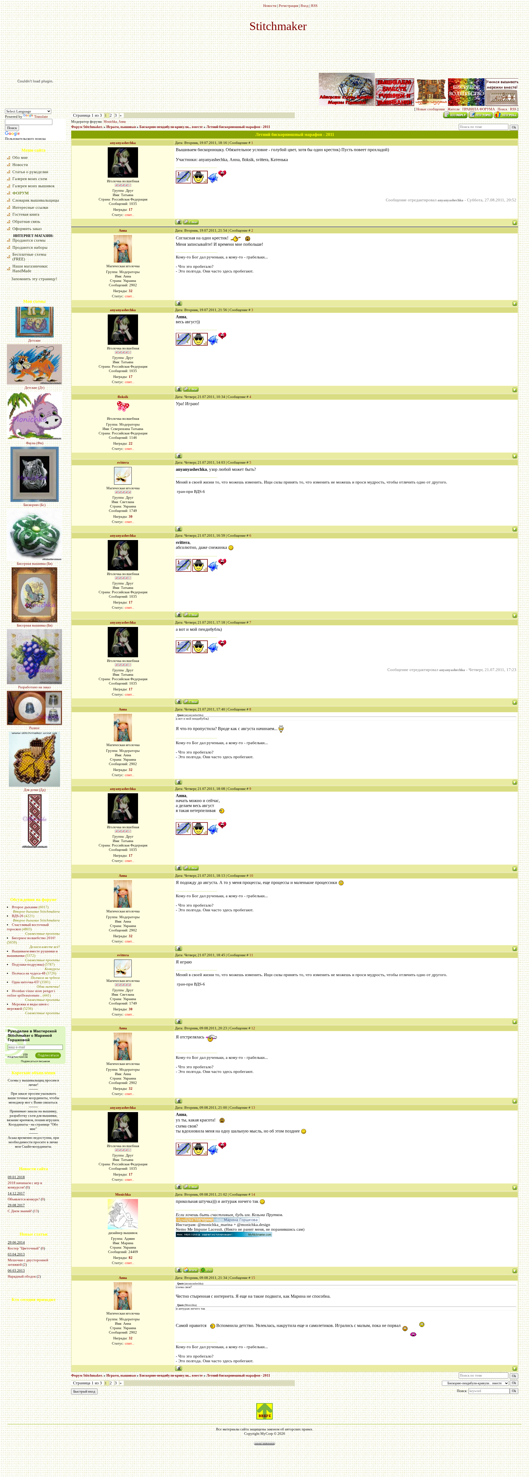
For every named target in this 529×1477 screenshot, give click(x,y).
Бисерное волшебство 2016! (33, 938)
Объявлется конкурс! (24, 1199)
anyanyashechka (123, 143)
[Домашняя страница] (191, 1270)
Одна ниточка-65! (25, 982)
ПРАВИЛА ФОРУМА (478, 109)
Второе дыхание (25, 907)
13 (36, 1211)
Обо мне (20, 157)
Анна (122, 122)
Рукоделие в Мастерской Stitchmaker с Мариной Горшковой (32, 1035)
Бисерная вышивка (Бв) (34, 508)
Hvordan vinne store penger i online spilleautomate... (31, 993)
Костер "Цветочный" (24, 1248)
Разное (34, 672)
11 (251, 955)
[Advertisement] (21, 1349)
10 (251, 876)
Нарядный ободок (22, 1276)
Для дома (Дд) (34, 734)
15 (253, 1278)
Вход (305, 6)
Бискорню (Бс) (34, 449)
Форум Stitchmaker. (87, 127)
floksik (123, 397)
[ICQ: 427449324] (206, 1270)
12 (253, 1028)
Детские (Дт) (34, 332)
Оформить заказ (27, 228)
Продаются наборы (29, 247)
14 (253, 1194)
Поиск (502, 109)
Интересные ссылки (30, 207)
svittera (123, 462)
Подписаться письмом (35, 1061)
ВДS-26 (17, 916)
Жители (453, 109)
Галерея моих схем (29, 179)
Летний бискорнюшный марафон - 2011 (238, 127)
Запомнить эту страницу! (34, 279)
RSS (314, 6)
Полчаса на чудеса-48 (28, 973)
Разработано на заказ (34, 631)
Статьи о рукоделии (30, 172)
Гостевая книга (25, 214)
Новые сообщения (430, 109)
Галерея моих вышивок (33, 186)
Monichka (110, 122)
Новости (269, 6)
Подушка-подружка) (28, 964)
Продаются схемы (28, 240)
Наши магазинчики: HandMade (30, 268)
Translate (41, 116)
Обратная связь (26, 221)
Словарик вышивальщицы (35, 200)
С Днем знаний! (20, 1211)
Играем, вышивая (121, 127)
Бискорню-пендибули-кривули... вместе (171, 127)
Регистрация (288, 6)
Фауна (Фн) (34, 387)
